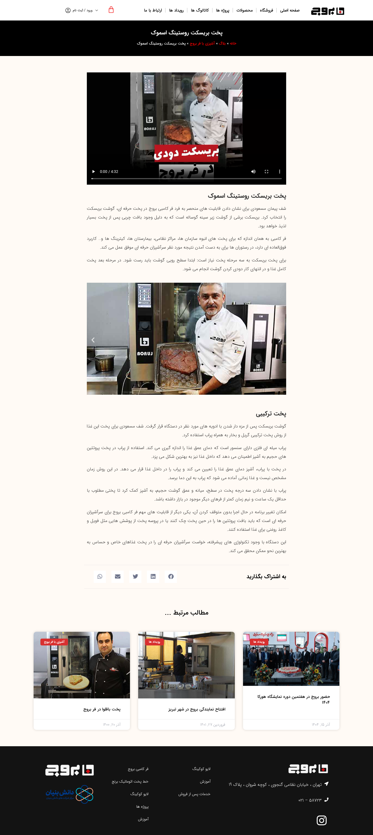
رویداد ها (176, 10)
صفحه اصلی (290, 10)
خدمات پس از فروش (194, 794)
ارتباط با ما (153, 10)
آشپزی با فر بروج (202, 43)
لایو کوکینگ (201, 769)
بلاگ (222, 43)
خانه (233, 43)
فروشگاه (266, 10)
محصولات (244, 10)
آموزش (205, 781)
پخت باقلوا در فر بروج (101, 709)
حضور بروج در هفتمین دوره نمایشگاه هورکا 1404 (293, 700)
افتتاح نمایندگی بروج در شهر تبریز (196, 709)
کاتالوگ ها (200, 10)
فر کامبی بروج (138, 769)
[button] (93, 340)
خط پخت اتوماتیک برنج (130, 781)
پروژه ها (222, 10)
